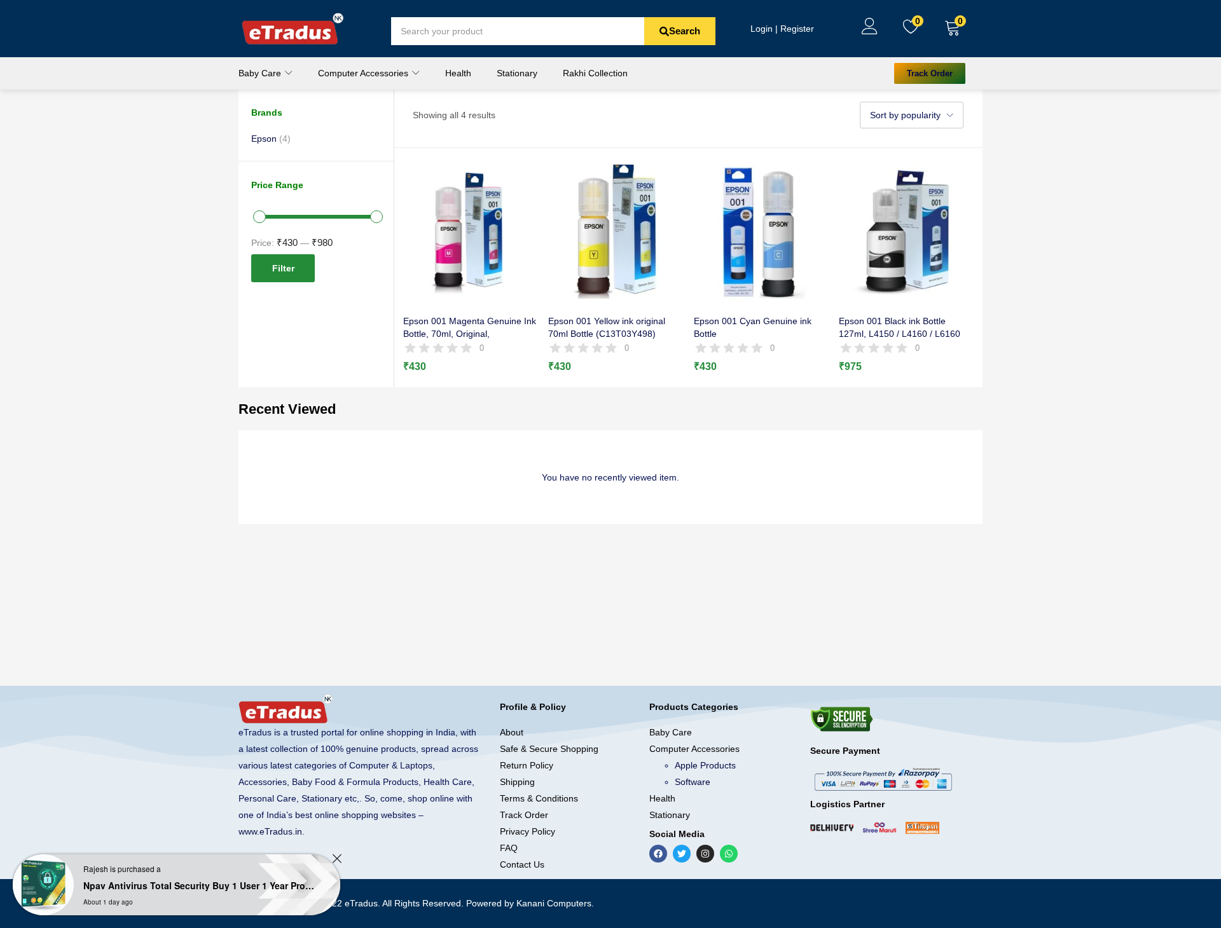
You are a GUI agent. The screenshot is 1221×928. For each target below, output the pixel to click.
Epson (264, 138)
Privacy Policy (527, 831)
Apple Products (705, 765)
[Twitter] (682, 854)
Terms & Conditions (539, 798)
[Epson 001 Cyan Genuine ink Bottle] (761, 231)
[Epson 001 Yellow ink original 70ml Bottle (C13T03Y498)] (615, 231)
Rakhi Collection (595, 73)
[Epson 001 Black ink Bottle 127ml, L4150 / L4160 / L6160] (906, 231)
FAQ (509, 848)
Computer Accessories (364, 73)
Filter (283, 268)
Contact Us (522, 864)
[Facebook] (658, 854)
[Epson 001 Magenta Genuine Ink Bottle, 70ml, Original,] (470, 231)
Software (692, 782)
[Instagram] (705, 854)
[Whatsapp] (729, 854)
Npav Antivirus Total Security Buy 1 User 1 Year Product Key (200, 885)
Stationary (517, 73)
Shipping (517, 782)
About (511, 732)
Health (458, 73)
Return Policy (526, 765)
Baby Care (261, 73)
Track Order (524, 815)
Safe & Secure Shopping (549, 749)
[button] (952, 28)
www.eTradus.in (270, 831)
